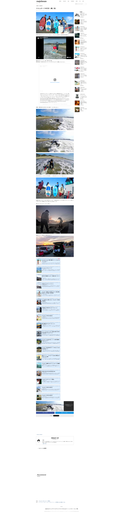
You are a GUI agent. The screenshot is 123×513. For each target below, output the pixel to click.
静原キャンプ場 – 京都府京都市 (83, 109)
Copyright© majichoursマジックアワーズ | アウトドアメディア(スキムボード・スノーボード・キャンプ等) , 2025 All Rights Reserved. (61, 511)
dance (77, 1)
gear (68, 1)
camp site (64, 1)
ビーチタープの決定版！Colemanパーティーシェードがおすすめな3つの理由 (83, 56)
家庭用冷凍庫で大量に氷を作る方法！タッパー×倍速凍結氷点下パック (83, 62)
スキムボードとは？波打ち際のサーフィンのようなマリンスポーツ (83, 49)
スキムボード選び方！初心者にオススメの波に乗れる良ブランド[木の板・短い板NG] (83, 29)
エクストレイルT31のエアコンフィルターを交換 (83, 75)
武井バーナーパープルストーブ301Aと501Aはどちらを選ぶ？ (83, 89)
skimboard (72, 1)
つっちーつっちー (50, 104)
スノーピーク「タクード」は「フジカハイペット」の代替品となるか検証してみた (52, 502)
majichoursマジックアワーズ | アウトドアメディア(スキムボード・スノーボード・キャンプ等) (61, 508)
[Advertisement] (45, 425)
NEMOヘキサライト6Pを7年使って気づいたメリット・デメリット (83, 15)
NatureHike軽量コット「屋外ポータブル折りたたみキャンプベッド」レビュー (83, 83)
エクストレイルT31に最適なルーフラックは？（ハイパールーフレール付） (83, 35)
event (83, 1)
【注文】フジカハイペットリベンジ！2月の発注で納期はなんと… (83, 22)
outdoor (60, 1)
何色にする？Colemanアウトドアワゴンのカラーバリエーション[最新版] (83, 69)
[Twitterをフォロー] (43, 443)
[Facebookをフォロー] (44, 443)
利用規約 (61, 506)
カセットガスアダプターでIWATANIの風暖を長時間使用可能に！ (83, 42)
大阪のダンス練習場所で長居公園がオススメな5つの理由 (83, 103)
